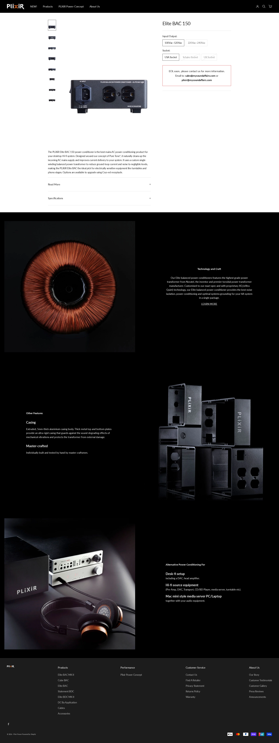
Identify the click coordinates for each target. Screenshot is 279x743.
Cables (61, 707)
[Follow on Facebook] (8, 724)
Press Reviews (256, 691)
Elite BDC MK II (66, 696)
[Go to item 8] (52, 100)
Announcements (257, 696)
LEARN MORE (209, 303)
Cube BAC (63, 680)
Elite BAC (63, 685)
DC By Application (67, 702)
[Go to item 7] (52, 89)
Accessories (64, 713)
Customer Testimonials (260, 680)
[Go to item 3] (52, 47)
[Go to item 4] (52, 58)
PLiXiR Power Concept (71, 6)
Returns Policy (193, 691)
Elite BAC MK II (66, 674)
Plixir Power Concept (131, 674)
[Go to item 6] (52, 79)
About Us (95, 6)
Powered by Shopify (29, 734)
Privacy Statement (195, 685)
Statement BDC (66, 691)
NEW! (33, 6)
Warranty (190, 696)
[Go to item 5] (52, 68)
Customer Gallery (258, 685)
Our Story (254, 674)
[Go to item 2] (52, 37)
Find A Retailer (193, 680)
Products (48, 6)
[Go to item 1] (52, 25)
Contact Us (191, 674)
